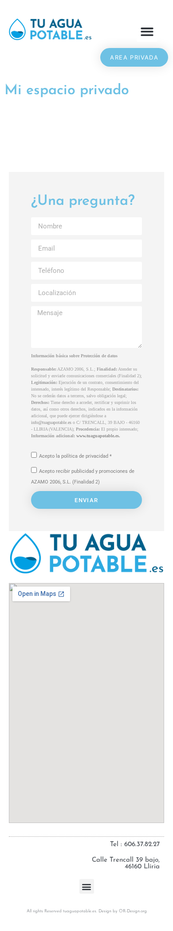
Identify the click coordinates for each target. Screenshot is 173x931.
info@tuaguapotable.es (51, 422)
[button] (147, 31)
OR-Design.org (133, 911)
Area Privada (134, 57)
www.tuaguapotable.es (97, 435)
